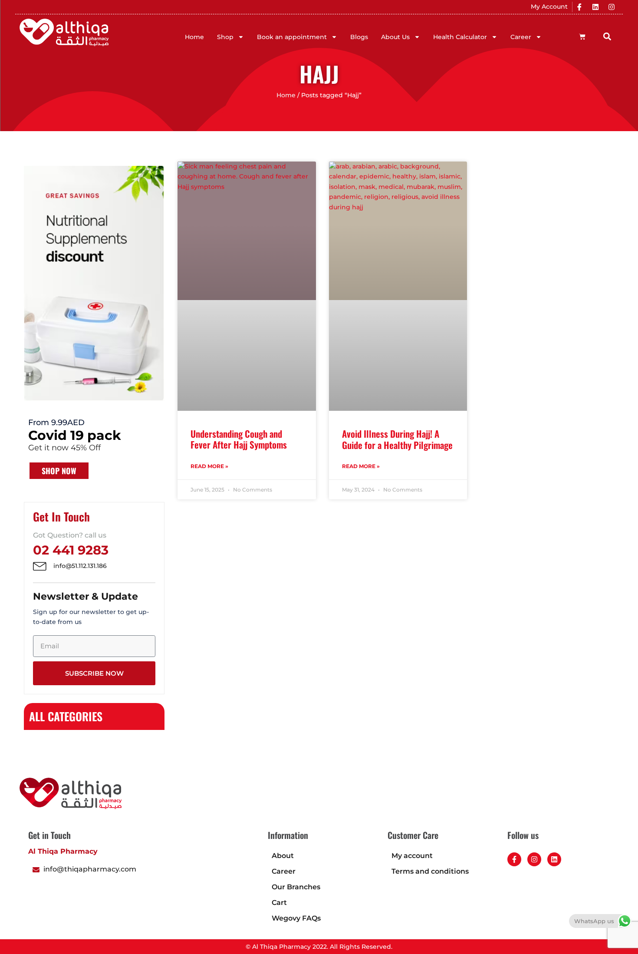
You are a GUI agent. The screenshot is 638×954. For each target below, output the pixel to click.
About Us (395, 37)
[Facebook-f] (514, 859)
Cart (279, 902)
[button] (607, 36)
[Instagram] (611, 7)
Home (194, 37)
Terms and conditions (430, 871)
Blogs (359, 37)
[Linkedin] (595, 7)
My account (412, 856)
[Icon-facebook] (579, 7)
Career (520, 37)
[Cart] (582, 36)
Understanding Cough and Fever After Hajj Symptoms (239, 439)
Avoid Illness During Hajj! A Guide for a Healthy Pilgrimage (397, 439)
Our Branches (296, 887)
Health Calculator (460, 37)
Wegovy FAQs (296, 918)
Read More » (209, 466)
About (283, 856)
